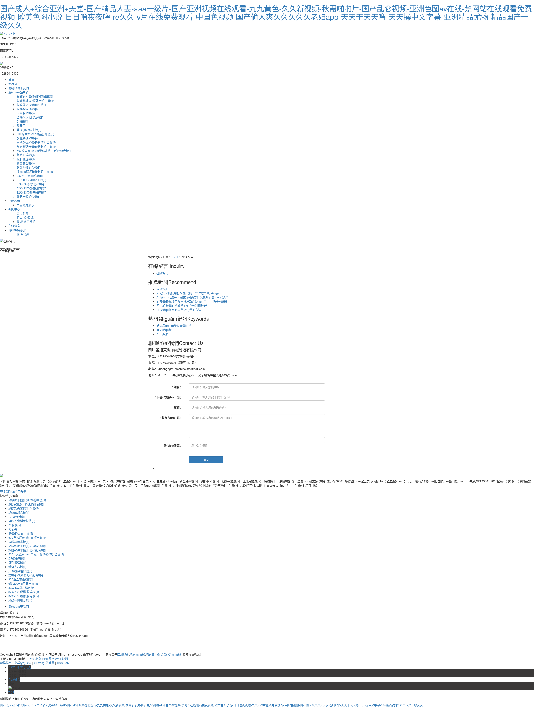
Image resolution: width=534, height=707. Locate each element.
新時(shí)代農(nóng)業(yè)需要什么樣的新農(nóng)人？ (192, 297)
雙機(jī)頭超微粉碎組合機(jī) (35, 171)
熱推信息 (6, 663)
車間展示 (14, 201)
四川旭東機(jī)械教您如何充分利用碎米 (181, 305)
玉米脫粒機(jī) (26, 113)
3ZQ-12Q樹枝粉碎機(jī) (32, 188)
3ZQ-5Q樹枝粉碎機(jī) (31, 184)
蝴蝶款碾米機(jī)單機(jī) (32, 105)
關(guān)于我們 (18, 88)
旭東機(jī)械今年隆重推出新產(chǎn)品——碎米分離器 (191, 301)
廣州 (58, 658)
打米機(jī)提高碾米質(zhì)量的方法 (178, 310)
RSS (60, 663)
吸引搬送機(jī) (26, 159)
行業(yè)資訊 (25, 217)
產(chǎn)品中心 (18, 92)
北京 (38, 658)
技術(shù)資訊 (26, 221)
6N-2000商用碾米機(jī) (31, 180)
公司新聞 (22, 213)
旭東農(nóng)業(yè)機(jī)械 (173, 325)
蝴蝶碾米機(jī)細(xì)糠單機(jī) (35, 96)
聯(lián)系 (23, 234)
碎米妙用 (162, 289)
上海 (31, 658)
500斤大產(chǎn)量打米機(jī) (35, 134)
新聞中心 (14, 209)
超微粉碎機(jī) (26, 155)
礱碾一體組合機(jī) (29, 196)
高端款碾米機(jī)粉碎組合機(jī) (36, 142)
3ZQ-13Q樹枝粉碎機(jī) (32, 192)
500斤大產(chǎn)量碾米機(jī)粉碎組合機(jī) (44, 150)
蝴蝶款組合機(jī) (27, 109)
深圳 (65, 658)
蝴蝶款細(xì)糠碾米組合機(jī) (35, 100)
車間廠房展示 (25, 205)
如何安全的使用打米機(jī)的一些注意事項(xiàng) (187, 293)
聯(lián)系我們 (17, 230)
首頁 (11, 79)
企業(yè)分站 (22, 663)
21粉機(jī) (23, 121)
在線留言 (14, 226)
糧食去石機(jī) (26, 163)
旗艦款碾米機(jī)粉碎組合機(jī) (36, 146)
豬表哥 (12, 84)
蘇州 (51, 658)
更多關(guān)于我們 (13, 491)
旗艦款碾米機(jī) (27, 138)
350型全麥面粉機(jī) (30, 176)
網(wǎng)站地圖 (44, 663)
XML (68, 663)
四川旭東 (162, 334)
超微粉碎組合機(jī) (29, 167)
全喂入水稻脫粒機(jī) (30, 117)
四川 (45, 658)
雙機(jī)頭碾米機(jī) (29, 130)
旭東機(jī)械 (164, 330)
